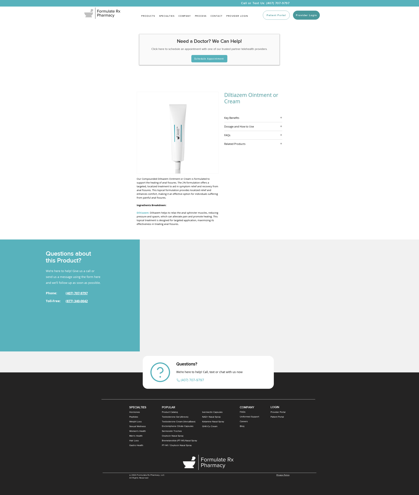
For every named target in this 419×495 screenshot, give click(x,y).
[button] (167, 16)
